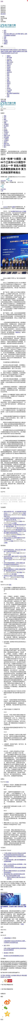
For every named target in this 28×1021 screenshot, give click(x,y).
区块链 (6, 51)
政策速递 (13, 35)
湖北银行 (6, 952)
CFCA (5, 129)
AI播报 (6, 42)
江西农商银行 (7, 938)
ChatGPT (5, 206)
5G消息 (6, 133)
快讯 (8, 33)
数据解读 (7, 35)
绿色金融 (6, 137)
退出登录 (3, 13)
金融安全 (19, 51)
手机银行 (6, 132)
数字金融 (3, 49)
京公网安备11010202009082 (8, 986)
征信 (5, 127)
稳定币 (8, 49)
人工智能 (23, 211)
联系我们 (8, 975)
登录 (2, 1)
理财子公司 (7, 135)
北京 (2, 180)
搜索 (2, 46)
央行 (5, 945)
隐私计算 (12, 49)
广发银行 (6, 138)
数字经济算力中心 (21, 529)
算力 (4, 180)
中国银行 (6, 124)
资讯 (5, 32)
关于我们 (3, 975)
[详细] (22, 924)
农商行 (5, 142)
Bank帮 (13, 53)
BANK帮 (9, 90)
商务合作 (18, 975)
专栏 (5, 38)
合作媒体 (13, 975)
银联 (5, 119)
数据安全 (18, 332)
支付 (5, 117)
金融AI (2, 51)
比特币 (10, 559)
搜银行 (5, 43)
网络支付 (24, 49)
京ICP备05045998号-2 (19, 984)
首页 (5, 30)
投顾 (5, 122)
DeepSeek (9, 59)
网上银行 (6, 125)
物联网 (15, 51)
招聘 (10, 33)
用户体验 (19, 572)
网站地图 (24, 975)
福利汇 (22, 33)
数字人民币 (18, 49)
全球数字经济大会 (16, 211)
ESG (18, 566)
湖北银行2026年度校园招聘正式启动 (14, 955)
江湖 (16, 33)
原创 (5, 33)
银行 (5, 147)
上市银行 (6, 140)
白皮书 (5, 121)
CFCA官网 (7, 977)
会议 (13, 33)
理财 (19, 33)
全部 (16, 53)
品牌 (18, 553)
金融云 (11, 51)
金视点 (9, 83)
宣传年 (5, 40)
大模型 (13, 206)
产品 (22, 577)
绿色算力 (19, 534)
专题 (5, 37)
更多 (10, 584)
